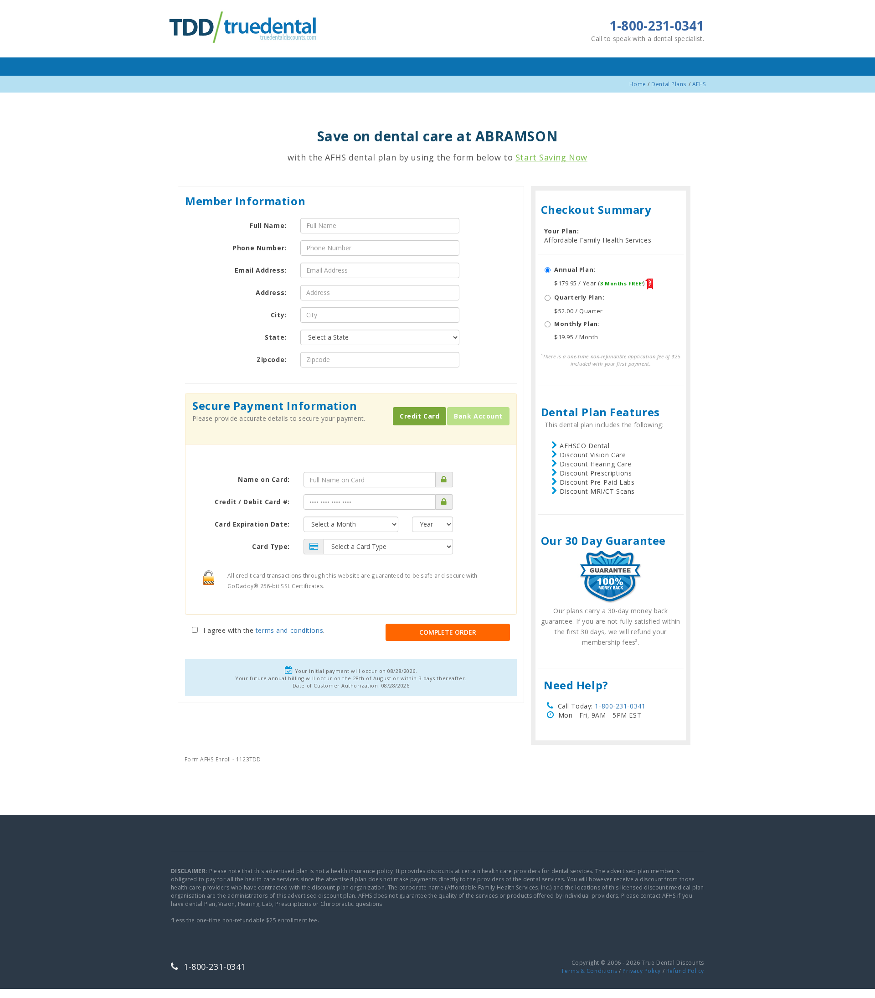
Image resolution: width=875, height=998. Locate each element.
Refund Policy (685, 971)
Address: (271, 292)
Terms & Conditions (589, 971)
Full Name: (268, 225)
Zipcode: (271, 359)
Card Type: (271, 546)
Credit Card (419, 416)
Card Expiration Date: (252, 524)
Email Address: (261, 270)
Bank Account (478, 416)
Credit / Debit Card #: (252, 501)
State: (275, 337)
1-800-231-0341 (620, 706)
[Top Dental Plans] (244, 25)
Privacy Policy (642, 971)
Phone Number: (259, 247)
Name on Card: (263, 479)
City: (279, 314)
